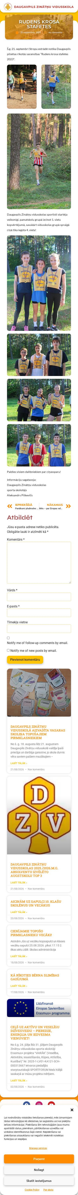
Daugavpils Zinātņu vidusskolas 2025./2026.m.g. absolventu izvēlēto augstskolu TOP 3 (34, 870)
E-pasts (13, 606)
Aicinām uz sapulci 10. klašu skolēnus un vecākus (36, 903)
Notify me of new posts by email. (33, 650)
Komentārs (16, 539)
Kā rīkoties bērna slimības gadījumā (35, 977)
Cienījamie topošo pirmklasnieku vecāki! (31, 933)
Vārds (12, 590)
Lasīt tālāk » (19, 763)
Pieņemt (39, 1159)
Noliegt (39, 1170)
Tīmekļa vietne (17, 622)
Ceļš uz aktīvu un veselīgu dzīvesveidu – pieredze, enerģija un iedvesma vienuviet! (35, 1033)
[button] (72, 1110)
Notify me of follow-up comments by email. (37, 643)
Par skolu (48, 1189)
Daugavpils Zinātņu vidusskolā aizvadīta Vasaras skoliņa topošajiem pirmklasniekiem (38, 732)
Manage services (38, 1148)
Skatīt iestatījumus (39, 1181)
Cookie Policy (32, 1189)
